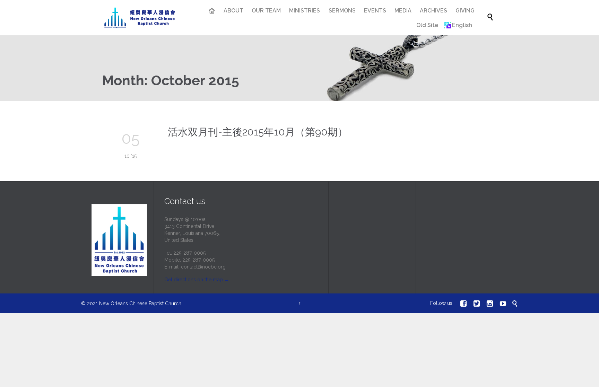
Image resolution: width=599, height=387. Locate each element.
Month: (170, 80)
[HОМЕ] (212, 11)
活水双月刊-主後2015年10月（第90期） (258, 132)
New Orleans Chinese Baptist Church (140, 303)
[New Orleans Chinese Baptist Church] (139, 18)
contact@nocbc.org (203, 267)
